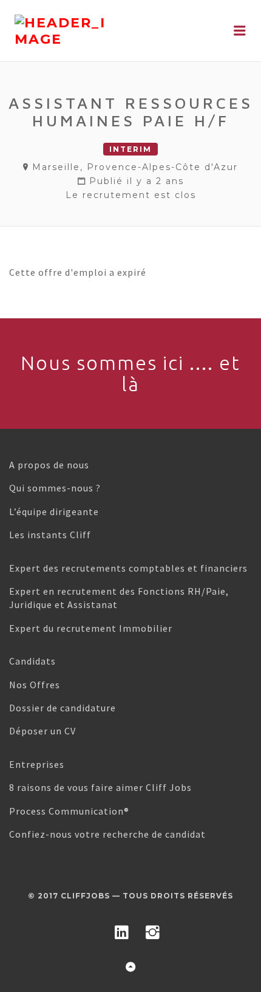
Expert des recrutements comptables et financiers (128, 568)
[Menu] (240, 30)
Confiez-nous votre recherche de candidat (107, 834)
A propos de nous (49, 465)
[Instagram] (153, 930)
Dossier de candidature (62, 708)
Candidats (32, 661)
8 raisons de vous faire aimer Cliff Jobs (100, 787)
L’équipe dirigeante (54, 511)
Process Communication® (69, 811)
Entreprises (36, 764)
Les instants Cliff (50, 534)
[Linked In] (122, 930)
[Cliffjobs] (95, 31)
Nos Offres (34, 685)
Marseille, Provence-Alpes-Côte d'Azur (135, 167)
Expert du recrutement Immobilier (90, 628)
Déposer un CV (42, 731)
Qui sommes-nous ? (55, 488)
